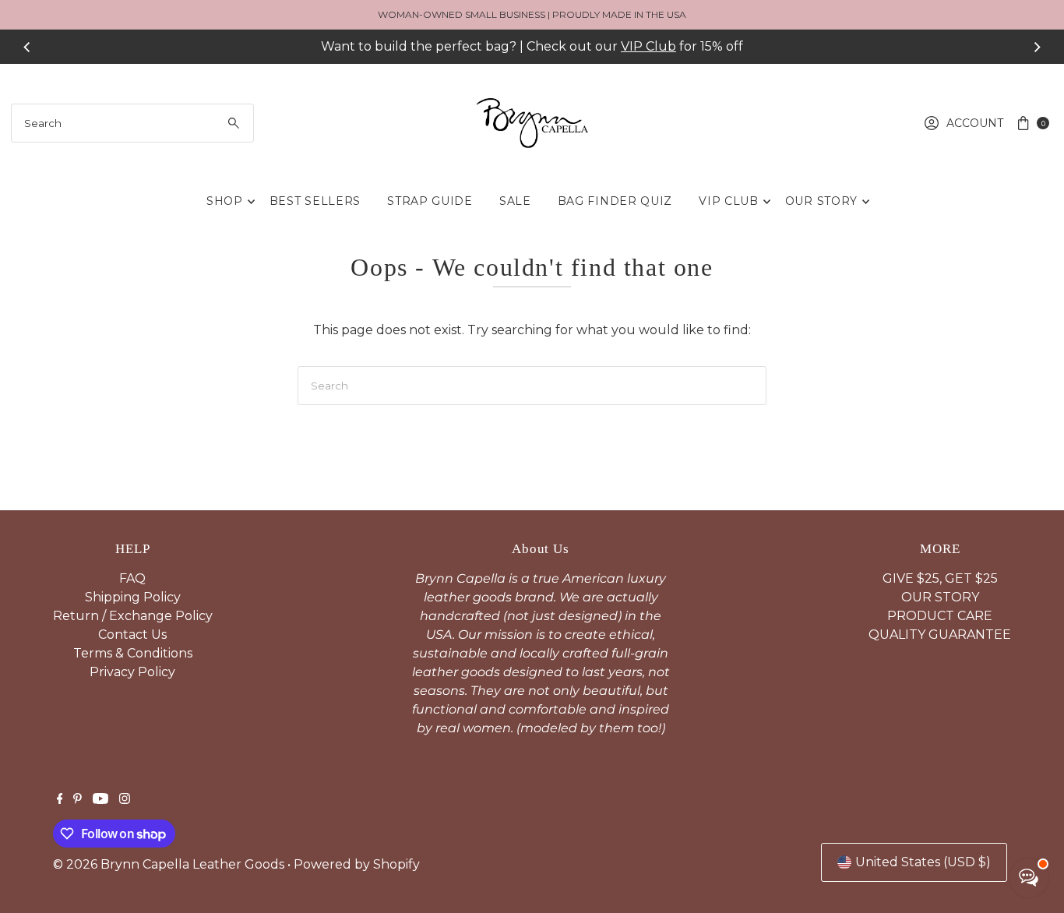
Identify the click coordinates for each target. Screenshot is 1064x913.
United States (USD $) (923, 862)
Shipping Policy (133, 597)
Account (974, 123)
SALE (515, 201)
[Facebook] (60, 800)
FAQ (132, 578)
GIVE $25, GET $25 (940, 578)
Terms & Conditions (132, 653)
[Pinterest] (77, 800)
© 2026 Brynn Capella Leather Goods (168, 864)
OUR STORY (821, 201)
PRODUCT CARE (939, 615)
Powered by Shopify (357, 864)
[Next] (1036, 47)
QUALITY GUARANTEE (939, 634)
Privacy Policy (132, 671)
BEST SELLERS (315, 201)
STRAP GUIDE (430, 201)
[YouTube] (100, 800)
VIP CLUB (729, 201)
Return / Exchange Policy (133, 615)
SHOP (224, 201)
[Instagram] (124, 800)
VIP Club (648, 46)
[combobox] (132, 123)
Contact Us (132, 634)
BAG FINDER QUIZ (615, 201)
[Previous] (27, 47)
